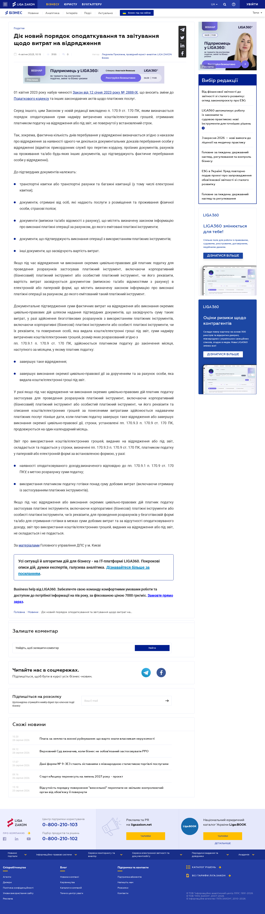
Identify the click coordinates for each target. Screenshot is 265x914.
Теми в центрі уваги (71, 893)
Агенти (7, 877)
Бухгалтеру (92, 4)
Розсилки (123, 887)
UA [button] (213, 4)
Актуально (105, 13)
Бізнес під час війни (139, 12)
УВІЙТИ (152, 648)
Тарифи (145, 836)
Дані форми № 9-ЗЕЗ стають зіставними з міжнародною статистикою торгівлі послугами (104, 763)
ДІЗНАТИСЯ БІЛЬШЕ (223, 255)
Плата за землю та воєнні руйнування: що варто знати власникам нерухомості (97, 738)
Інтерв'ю (71, 13)
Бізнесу (52, 4)
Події (87, 13)
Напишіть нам (125, 882)
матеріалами (29, 545)
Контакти (123, 893)
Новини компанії (69, 877)
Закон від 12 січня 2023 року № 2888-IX (105, 92)
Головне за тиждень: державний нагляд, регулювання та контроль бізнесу (226, 156)
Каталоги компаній (71, 887)
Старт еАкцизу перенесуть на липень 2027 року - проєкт (81, 776)
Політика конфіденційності (18, 887)
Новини (33, 13)
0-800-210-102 (60, 838)
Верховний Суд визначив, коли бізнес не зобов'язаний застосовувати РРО (94, 751)
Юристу (70, 4)
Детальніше (223, 843)
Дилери (7, 882)
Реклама (8, 898)
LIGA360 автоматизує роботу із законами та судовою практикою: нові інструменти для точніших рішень (226, 119)
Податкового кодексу (31, 99)
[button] (5, 4)
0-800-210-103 (60, 824)
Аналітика (52, 13)
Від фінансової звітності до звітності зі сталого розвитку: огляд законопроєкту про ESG (224, 96)
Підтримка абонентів (130, 877)
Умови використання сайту (18, 893)
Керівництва (67, 882)
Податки (19, 28)
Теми (256, 12)
